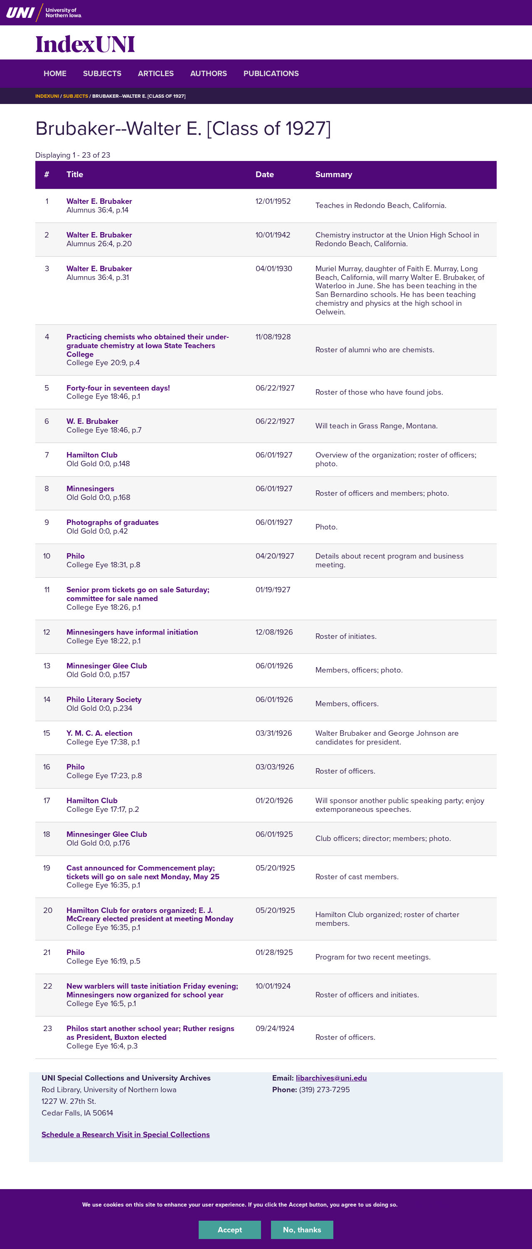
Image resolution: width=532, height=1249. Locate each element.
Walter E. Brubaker (99, 201)
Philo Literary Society (104, 699)
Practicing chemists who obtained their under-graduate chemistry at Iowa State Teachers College (147, 345)
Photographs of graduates (112, 522)
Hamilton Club (92, 455)
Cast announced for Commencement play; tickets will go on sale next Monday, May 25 (142, 872)
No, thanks (302, 1229)
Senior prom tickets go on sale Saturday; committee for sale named (137, 594)
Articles (156, 73)
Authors (208, 73)
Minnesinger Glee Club (106, 665)
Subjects (102, 73)
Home (55, 73)
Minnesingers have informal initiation (132, 632)
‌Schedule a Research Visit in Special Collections (126, 1134)
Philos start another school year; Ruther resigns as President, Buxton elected (150, 1033)
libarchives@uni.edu (331, 1078)
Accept (230, 1229)
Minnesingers (90, 488)
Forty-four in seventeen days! (118, 388)
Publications (271, 73)
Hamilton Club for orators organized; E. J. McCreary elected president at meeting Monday (150, 915)
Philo (75, 556)
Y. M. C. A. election (99, 733)
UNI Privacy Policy (425, 1204)
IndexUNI (85, 42)
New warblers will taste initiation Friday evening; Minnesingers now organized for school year (152, 990)
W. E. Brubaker (92, 421)
